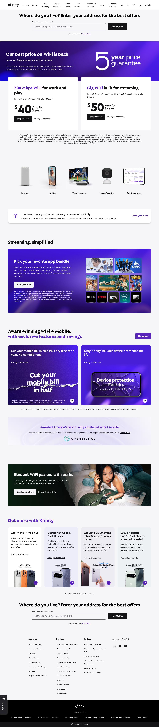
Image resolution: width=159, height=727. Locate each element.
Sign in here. (86, 34)
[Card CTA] (43, 375)
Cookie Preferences (81, 724)
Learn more (125, 432)
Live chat (3, 707)
